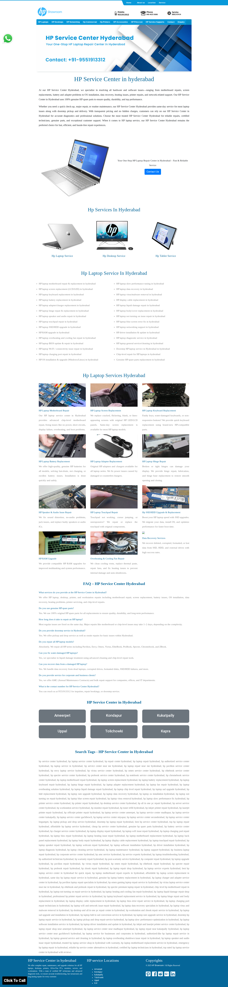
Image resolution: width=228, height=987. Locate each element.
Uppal (96, 980)
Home (128, 3)
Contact (171, 22)
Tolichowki (98, 977)
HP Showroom (157, 965)
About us (141, 3)
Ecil (95, 983)
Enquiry (181, 22)
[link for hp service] (75, 166)
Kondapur (98, 972)
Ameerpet (98, 969)
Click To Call (14, 980)
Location (152, 3)
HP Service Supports (155, 22)
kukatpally (98, 975)
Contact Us (153, 171)
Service (162, 3)
